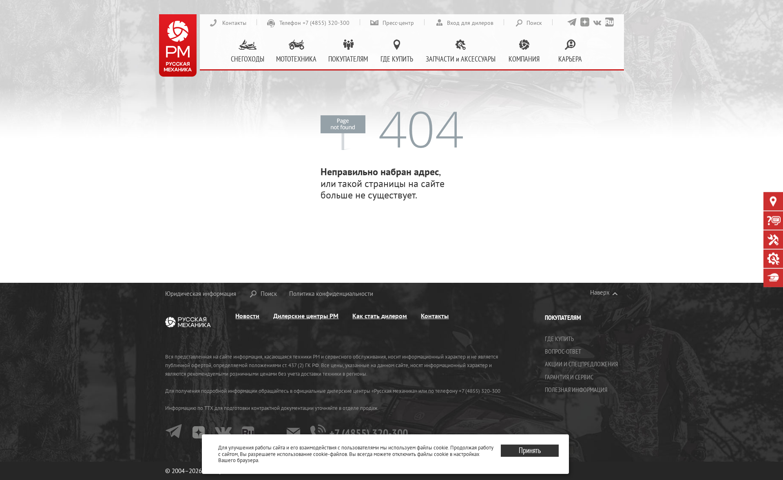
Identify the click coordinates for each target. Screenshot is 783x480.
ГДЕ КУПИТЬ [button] (396, 59)
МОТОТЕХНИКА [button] (296, 59)
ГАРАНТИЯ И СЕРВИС (569, 377)
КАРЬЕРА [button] (570, 59)
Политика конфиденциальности (331, 293)
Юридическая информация (200, 293)
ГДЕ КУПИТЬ (559, 339)
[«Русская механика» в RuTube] (609, 22)
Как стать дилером (379, 316)
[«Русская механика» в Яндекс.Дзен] (584, 22)
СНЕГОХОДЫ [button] (247, 59)
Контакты (234, 22)
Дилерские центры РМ (305, 316)
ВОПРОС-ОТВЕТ (563, 351)
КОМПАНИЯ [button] (524, 59)
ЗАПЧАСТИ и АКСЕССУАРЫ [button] (460, 59)
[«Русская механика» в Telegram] (572, 22)
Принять (530, 450)
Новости (247, 316)
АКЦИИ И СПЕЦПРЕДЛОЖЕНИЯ (581, 364)
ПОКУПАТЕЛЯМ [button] (348, 59)
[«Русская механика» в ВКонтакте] (597, 22)
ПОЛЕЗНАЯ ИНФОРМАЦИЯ (576, 389)
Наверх (600, 292)
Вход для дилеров (470, 22)
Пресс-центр (398, 22)
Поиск (534, 22)
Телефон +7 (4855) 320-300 (314, 22)
